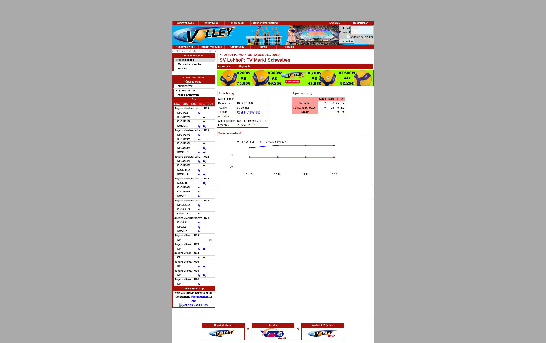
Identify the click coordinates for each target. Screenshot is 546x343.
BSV (210, 104)
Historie (182, 68)
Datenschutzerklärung (264, 23)
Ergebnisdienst (185, 59)
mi (210, 240)
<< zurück (224, 66)
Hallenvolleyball (185, 46)
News (263, 46)
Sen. (193, 104)
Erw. (177, 104)
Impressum (237, 23)
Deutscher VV (184, 86)
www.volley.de (185, 23)
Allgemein (244, 66)
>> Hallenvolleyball (183, 51)
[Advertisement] (295, 190)
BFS (202, 104)
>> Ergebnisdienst (205, 51)
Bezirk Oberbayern (187, 95)
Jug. (185, 104)
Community (237, 46)
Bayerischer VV (185, 90)
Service (289, 46)
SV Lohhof (243, 107)
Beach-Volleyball (211, 46)
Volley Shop (211, 23)
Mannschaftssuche (189, 64)
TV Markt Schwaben (248, 111)
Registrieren (360, 23)
